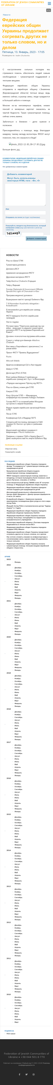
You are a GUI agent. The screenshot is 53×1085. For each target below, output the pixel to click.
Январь (18, 562)
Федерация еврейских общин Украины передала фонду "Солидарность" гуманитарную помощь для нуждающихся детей (27, 466)
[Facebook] (19, 1074)
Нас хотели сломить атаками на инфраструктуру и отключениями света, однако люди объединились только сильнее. (27, 539)
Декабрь (18, 568)
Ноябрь (18, 570)
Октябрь (18, 573)
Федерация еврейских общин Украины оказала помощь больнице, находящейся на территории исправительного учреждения (26, 518)
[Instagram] (33, 1074)
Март (17, 593)
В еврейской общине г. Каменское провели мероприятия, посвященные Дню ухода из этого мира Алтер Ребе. (28, 501)
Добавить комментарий (19, 174)
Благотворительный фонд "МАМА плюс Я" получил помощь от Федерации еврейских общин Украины (28, 484)
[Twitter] (26, 1074)
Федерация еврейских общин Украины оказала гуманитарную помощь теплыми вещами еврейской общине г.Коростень (28, 546)
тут (18, 149)
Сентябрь (18, 576)
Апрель (18, 590)
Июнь (17, 584)
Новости (6, 15)
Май (16, 587)
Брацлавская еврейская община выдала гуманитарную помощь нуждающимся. (23, 472)
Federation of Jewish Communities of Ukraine (22, 4)
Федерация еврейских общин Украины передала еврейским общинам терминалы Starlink (26, 512)
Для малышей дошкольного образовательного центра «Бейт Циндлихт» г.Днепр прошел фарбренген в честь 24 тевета (28, 494)
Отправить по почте (23, 217)
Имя (7, 209)
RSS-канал (11, 1034)
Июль (17, 581)
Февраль (18, 595)
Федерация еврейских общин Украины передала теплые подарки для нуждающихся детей (26, 488)
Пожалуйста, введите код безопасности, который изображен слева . (26, 228)
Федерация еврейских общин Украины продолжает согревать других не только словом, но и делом (27, 533)
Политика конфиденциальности (34, 1064)
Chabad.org (26, 1063)
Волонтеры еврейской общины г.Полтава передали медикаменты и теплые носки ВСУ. (28, 523)
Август (17, 579)
